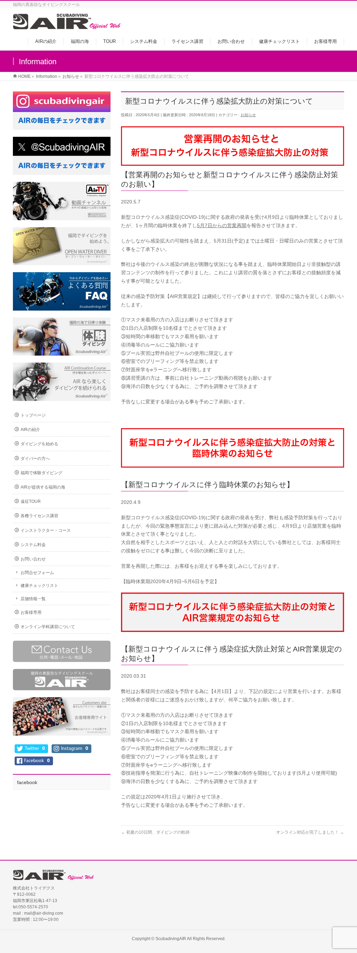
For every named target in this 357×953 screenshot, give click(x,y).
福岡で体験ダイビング (41, 472)
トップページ (33, 415)
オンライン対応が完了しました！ (310, 832)
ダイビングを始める (39, 443)
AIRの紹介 (30, 429)
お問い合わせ (33, 559)
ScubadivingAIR (170, 938)
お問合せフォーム (37, 572)
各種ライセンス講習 (39, 515)
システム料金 (33, 544)
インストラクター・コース (46, 530)
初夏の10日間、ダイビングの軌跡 (155, 832)
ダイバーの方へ (35, 458)
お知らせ (248, 115)
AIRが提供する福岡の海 (43, 487)
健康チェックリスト (39, 585)
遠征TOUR (31, 501)
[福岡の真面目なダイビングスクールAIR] (67, 25)
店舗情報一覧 (33, 598)
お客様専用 (31, 612)
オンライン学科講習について (48, 626)
